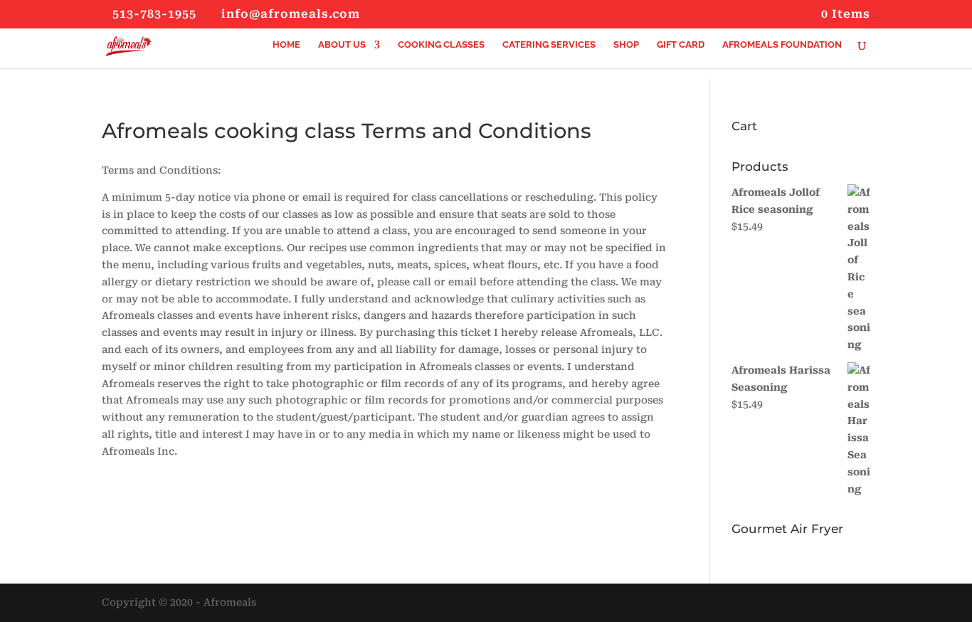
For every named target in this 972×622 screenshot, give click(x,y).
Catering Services (549, 45)
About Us (342, 45)
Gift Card (680, 45)
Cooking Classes (441, 45)
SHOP (626, 45)
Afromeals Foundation (782, 45)
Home (286, 45)
